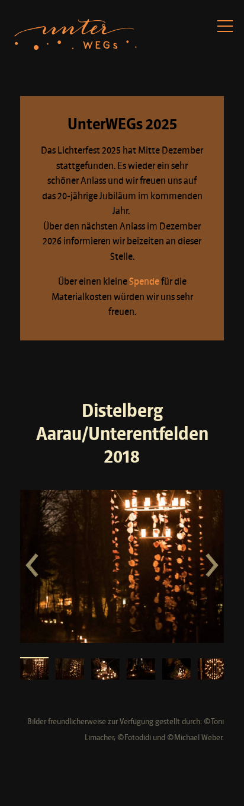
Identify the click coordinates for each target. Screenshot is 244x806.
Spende (144, 282)
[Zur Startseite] (76, 35)
